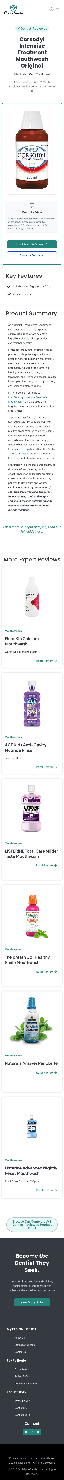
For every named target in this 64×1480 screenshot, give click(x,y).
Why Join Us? (22, 1400)
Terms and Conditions (41, 1458)
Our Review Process (26, 1383)
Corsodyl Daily (19, 453)
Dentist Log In (22, 1414)
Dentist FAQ (21, 1407)
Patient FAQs (22, 1376)
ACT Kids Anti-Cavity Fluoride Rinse (25, 747)
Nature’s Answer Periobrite (31, 1063)
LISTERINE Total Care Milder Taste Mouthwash (31, 853)
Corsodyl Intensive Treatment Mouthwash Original (32, 52)
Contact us (21, 1351)
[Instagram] (32, 1432)
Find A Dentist (22, 1369)
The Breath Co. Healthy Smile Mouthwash (27, 959)
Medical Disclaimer (19, 1462)
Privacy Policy (17, 1458)
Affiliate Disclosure (44, 1462)
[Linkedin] (38, 1432)
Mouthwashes (13, 630)
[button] (58, 9)
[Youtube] (26, 1432)
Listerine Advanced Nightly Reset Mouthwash (31, 1170)
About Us (20, 1337)
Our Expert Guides (25, 1344)
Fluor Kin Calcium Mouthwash (22, 641)
